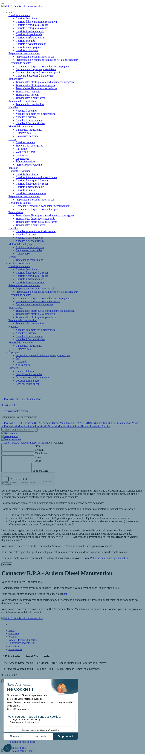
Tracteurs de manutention (22, 101)
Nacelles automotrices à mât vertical (36, 113)
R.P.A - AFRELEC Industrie (17, 422)
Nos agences (23, 364)
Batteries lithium (25, 371)
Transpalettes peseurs (27, 94)
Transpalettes (15, 78)
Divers (12, 139)
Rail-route (21, 148)
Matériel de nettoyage (20, 126)
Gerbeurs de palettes (19, 62)
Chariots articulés (25, 40)
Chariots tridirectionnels (29, 34)
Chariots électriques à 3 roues (32, 24)
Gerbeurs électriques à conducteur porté (38, 72)
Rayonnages (22, 158)
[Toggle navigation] (2, 3)
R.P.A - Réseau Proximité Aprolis (91, 426)
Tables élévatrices (25, 161)
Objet (38, 460)
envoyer (7, 564)
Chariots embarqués (27, 50)
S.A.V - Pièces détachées (22, 639)
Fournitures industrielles (29, 374)
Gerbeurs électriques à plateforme (34, 75)
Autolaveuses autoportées (30, 247)
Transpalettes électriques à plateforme (36, 88)
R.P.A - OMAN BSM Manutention (52, 426)
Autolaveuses (23, 132)
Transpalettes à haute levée (30, 97)
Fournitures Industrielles (21, 642)
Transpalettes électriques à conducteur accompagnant (45, 81)
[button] (17, 750)
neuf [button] (10, 12)
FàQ (18, 358)
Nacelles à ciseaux (26, 116)
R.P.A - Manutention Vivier (123, 422)
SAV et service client (27, 383)
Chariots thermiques (27, 18)
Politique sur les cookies (21, 741)
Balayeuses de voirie (27, 135)
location (12, 636)
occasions (13, 633)
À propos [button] (13, 352)
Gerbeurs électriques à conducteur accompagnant (43, 66)
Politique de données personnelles (109, 557)
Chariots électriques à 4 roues (32, 27)
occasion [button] (13, 167)
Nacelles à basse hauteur (29, 120)
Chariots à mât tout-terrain (30, 37)
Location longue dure (27, 380)
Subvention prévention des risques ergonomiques (43, 355)
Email (38, 457)
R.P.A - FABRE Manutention (91, 422)
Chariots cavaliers (25, 142)
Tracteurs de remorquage (29, 145)
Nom (37, 445)
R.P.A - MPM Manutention (16, 426)
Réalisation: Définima (13, 747)
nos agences (15, 649)
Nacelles (13, 107)
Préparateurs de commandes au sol (35, 56)
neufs (11, 630)
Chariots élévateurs (19, 15)
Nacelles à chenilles (26, 110)
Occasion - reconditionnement (32, 377)
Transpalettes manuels (28, 91)
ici (65, 593)
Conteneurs (22, 155)
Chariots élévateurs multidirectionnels (36, 21)
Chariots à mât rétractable (30, 31)
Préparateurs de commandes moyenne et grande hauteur (47, 59)
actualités (13, 646)
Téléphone (41, 453)
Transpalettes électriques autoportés (35, 85)
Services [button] (13, 367)
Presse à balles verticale (29, 164)
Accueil (5, 442)
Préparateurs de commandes (24, 53)
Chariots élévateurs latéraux (31, 43)
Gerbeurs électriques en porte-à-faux (36, 69)
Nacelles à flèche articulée (30, 123)
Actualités (21, 361)
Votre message (40, 470)
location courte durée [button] (20, 263)
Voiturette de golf (25, 151)
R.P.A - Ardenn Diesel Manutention (54, 422)
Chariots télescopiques (28, 47)
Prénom (39, 449)
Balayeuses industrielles (29, 129)
